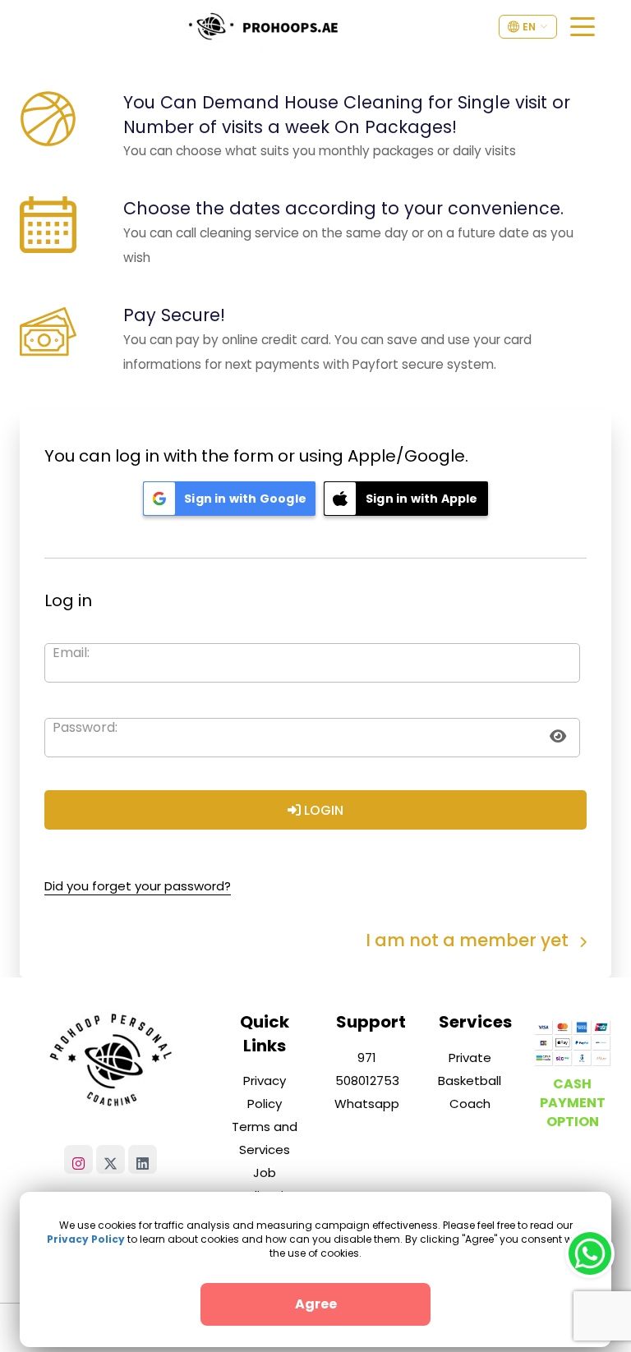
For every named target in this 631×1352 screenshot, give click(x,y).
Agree (316, 1304)
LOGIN (322, 810)
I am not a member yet (469, 940)
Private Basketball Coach (469, 1080)
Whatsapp (366, 1103)
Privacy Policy (86, 1239)
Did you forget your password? (137, 885)
